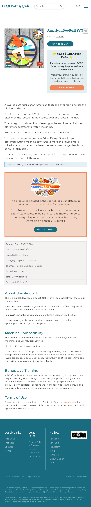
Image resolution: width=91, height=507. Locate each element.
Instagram (55, 447)
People (19, 266)
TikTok (53, 451)
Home (8, 451)
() (79, 6)
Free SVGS (10, 438)
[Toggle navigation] (85, 6)
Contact (9, 447)
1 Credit (25, 255)
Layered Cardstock (27, 260)
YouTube (54, 442)
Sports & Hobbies (33, 266)
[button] (40, 33)
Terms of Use (35, 456)
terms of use (67, 402)
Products (9, 442)
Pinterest (54, 455)
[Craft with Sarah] (15, 6)
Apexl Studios (81, 477)
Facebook (55, 438)
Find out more (67, 87)
